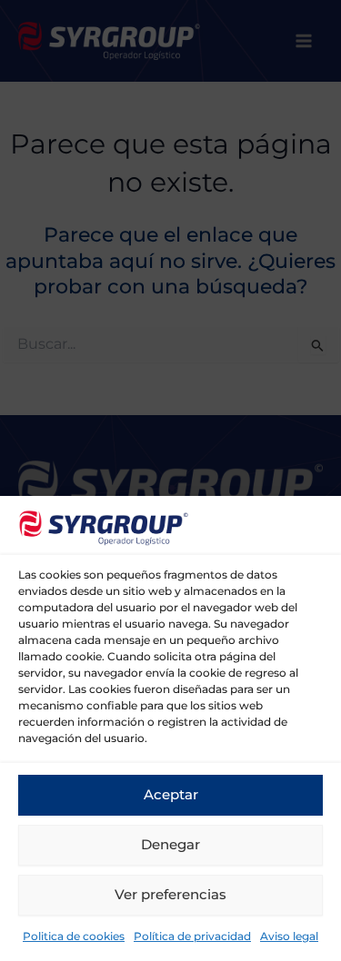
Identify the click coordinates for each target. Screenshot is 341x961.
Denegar (170, 844)
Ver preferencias (170, 894)
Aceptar (171, 794)
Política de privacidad (192, 936)
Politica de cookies (74, 936)
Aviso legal (289, 936)
